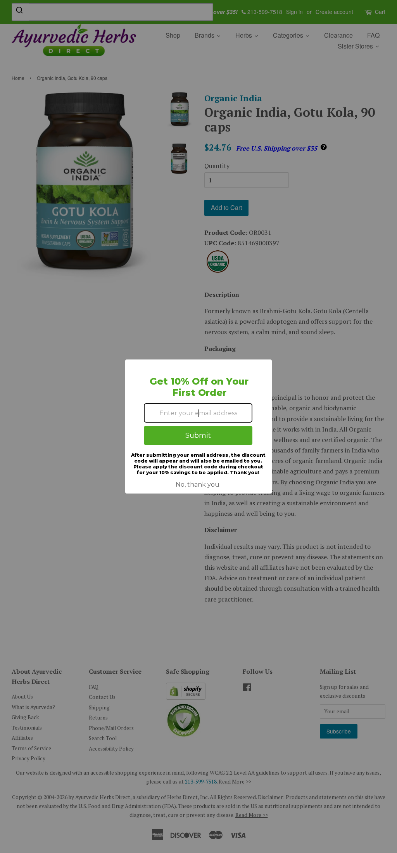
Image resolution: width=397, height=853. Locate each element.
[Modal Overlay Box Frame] (198, 426)
